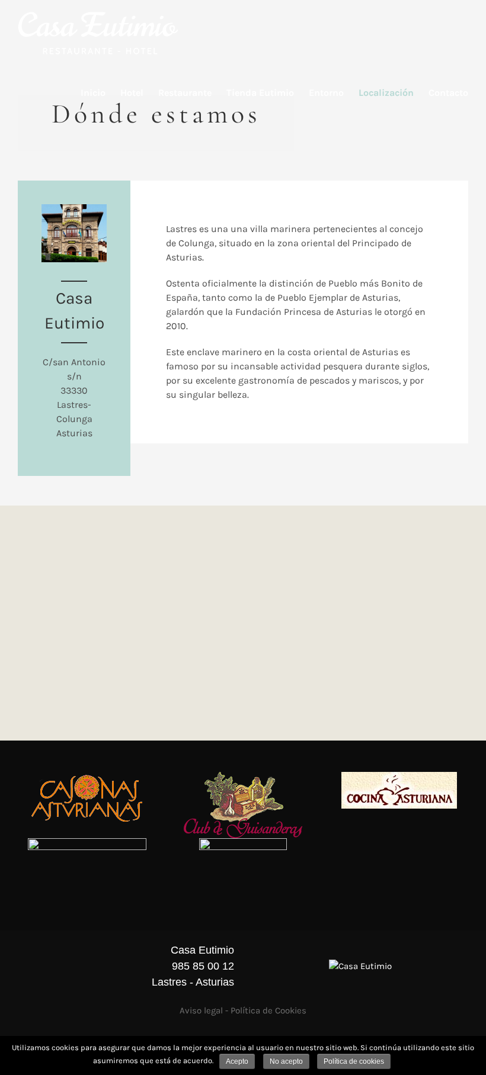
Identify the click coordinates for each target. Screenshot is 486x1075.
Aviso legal (201, 1010)
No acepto (286, 1061)
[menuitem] (100, 93)
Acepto (237, 1061)
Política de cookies (354, 1061)
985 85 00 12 (203, 966)
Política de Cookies (268, 1010)
